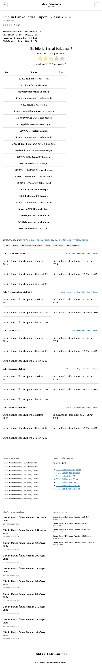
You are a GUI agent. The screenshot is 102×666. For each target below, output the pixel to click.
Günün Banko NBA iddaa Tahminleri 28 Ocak (71, 523)
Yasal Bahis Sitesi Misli (67, 475)
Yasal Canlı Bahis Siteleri (68, 488)
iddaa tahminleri (73, 246)
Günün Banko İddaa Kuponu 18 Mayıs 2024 (20, 498)
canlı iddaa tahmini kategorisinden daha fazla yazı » (80, 292)
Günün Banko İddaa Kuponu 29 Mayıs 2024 (20, 475)
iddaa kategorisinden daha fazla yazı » (85, 330)
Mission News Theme (43, 662)
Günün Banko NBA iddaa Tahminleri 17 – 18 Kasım (73, 542)
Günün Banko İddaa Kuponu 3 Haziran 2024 (20, 463)
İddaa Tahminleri (51, 4)
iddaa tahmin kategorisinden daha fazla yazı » (82, 369)
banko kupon (29, 239)
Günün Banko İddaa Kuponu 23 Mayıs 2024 (20, 487)
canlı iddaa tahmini (44, 239)
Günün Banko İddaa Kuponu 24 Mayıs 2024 (20, 483)
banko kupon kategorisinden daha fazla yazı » (82, 253)
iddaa (57, 239)
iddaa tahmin (67, 239)
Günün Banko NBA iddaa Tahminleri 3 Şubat (71, 517)
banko (15, 246)
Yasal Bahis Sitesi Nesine (68, 479)
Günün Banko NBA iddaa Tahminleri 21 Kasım (72, 529)
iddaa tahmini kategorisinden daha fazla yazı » (82, 407)
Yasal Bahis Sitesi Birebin (68, 472)
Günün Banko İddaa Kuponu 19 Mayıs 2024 (20, 494)
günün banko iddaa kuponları (32, 246)
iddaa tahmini (82, 239)
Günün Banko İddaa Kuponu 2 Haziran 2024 (20, 467)
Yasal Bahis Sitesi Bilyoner (68, 469)
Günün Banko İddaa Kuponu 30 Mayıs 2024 (20, 471)
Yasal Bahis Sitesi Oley (66, 482)
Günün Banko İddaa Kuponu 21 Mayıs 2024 (20, 490)
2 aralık (6, 246)
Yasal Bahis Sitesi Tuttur (68, 485)
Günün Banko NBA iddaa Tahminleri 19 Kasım (72, 536)
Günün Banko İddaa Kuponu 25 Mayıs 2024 (20, 479)
